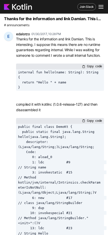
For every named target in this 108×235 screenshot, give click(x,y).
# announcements (17, 25)
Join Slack (87, 7)
